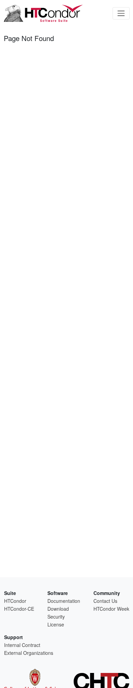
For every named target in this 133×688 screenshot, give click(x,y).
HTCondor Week (111, 608)
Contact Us (105, 600)
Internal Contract (22, 644)
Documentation (63, 600)
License (55, 624)
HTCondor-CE (19, 608)
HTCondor (15, 600)
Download (58, 608)
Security (56, 616)
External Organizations (28, 652)
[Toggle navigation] (121, 13)
